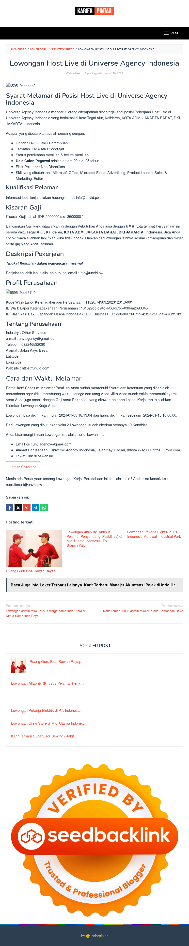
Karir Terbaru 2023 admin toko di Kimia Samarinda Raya (143, 608)
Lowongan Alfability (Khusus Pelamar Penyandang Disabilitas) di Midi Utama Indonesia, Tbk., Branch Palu (94, 538)
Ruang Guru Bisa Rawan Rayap (31, 570)
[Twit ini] (18, 507)
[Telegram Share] (35, 507)
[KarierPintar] (94, 10)
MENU (175, 33)
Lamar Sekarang (23, 466)
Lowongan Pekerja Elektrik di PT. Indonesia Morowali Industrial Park (154, 534)
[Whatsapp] (44, 507)
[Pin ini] (27, 507)
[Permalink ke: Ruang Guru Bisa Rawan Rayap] (34, 548)
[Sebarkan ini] (9, 507)
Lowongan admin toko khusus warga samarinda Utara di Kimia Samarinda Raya (45, 610)
